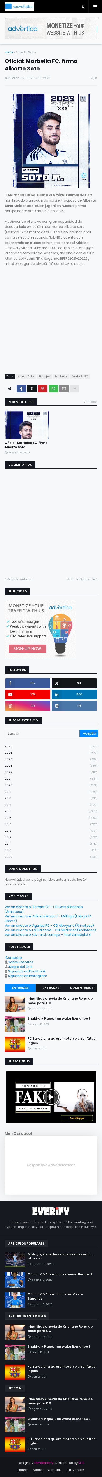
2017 (51, 804)
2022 (51, 772)
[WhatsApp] (53, 388)
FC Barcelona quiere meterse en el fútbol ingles (62, 1041)
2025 (51, 752)
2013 (51, 830)
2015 (51, 817)
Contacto (13, 957)
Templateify (43, 1463)
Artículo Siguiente (81, 579)
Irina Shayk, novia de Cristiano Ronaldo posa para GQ (60, 1000)
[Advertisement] (51, 317)
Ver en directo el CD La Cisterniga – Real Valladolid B (48, 934)
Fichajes (44, 376)
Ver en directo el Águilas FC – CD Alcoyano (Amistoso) (49, 925)
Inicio (9, 52)
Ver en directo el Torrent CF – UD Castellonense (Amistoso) (44, 909)
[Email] (64, 388)
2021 (51, 778)
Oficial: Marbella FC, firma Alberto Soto (26, 445)
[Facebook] (21, 388)
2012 (51, 837)
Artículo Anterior (20, 579)
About (37, 1470)
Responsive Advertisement (51, 1165)
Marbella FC (80, 376)
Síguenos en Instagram (27, 976)
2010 (51, 850)
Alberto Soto (26, 52)
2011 (51, 843)
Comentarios (81, 988)
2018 (51, 798)
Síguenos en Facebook (27, 971)
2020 (51, 785)
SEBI (81, 1463)
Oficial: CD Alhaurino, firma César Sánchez (55, 1296)
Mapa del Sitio (20, 966)
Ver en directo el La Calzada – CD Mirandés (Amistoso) (50, 930)
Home (22, 1470)
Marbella (61, 376)
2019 (51, 792)
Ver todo (90, 402)
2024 (51, 759)
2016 (51, 811)
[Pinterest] (42, 388)
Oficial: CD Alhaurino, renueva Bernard (60, 1274)
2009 (51, 857)
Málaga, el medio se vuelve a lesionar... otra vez (60, 1256)
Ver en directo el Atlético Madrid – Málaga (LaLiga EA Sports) (48, 918)
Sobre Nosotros (20, 962)
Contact (54, 1470)
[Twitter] (32, 388)
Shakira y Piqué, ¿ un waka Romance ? (59, 1018)
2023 (51, 765)
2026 (51, 746)
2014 (51, 824)
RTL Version (75, 1470)
